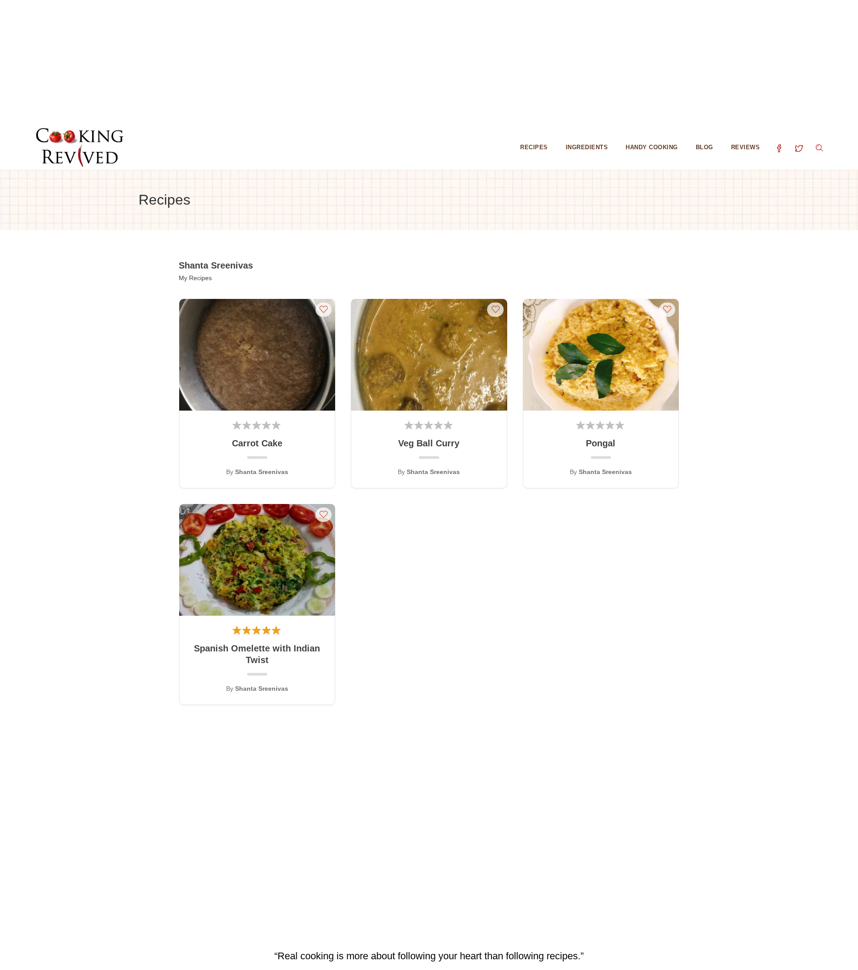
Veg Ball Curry (428, 443)
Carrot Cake (257, 443)
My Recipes (195, 277)
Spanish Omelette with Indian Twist (257, 654)
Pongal (600, 443)
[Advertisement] (268, 62)
